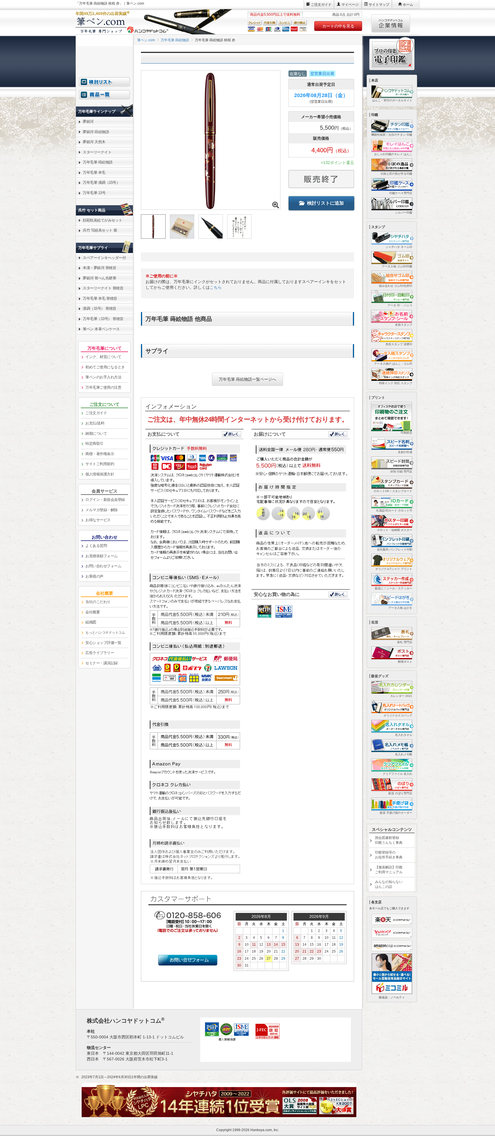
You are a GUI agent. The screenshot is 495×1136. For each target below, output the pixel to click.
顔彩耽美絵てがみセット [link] (102, 220)
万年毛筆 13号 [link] (94, 193)
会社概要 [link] (92, 612)
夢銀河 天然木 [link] (94, 142)
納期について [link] (96, 433)
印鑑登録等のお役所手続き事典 (388, 854)
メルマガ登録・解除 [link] (101, 510)
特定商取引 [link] (94, 443)
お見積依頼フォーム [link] (101, 556)
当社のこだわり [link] (98, 602)
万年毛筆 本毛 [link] (94, 172)
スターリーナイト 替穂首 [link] (103, 288)
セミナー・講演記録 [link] (101, 663)
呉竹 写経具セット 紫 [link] (100, 230)
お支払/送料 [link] (94, 423)
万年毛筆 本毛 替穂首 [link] (100, 298)
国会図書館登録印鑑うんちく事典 (388, 840)
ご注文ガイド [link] (96, 413)
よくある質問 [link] (96, 546)
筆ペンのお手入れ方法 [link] (103, 377)
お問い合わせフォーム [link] (103, 566)
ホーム (408, 5)
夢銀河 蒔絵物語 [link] (96, 132)
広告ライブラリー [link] (99, 653)
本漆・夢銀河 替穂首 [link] (99, 268)
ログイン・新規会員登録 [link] (105, 499)
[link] (104, 98)
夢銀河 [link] (88, 121)
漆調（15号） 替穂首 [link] (99, 308)
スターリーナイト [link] (97, 152)
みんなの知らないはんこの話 (388, 884)
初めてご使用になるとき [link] (105, 367)
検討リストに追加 (325, 203)
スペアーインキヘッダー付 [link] (104, 258)
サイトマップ (379, 5)
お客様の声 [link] (94, 576)
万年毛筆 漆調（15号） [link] (101, 182)
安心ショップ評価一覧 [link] (103, 643)
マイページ (350, 5)
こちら (216, 287)
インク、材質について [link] (103, 357)
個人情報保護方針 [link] (99, 474)
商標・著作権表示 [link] (99, 454)
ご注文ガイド (321, 5)
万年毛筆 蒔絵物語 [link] (98, 162)
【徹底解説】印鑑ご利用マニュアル (388, 869)
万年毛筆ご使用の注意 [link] (103, 387)
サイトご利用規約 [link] (99, 464)
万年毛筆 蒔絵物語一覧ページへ (247, 379)
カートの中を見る (338, 26)
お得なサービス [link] (98, 520)
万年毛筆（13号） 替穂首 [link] (103, 319)
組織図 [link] (90, 622)
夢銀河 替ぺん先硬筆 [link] (99, 278)
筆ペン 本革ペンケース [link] (101, 329)
